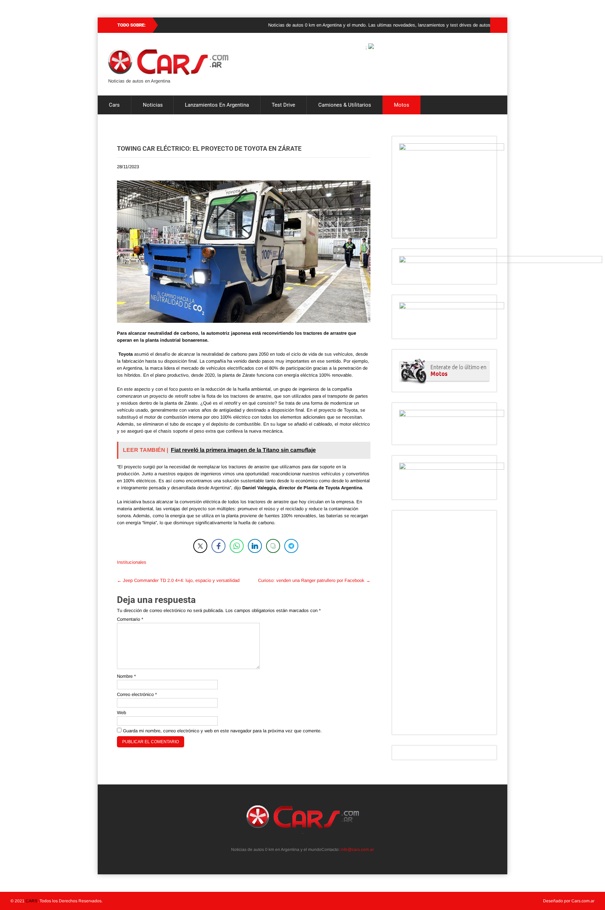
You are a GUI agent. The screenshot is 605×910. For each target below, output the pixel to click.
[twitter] (291, 840)
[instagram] (298, 840)
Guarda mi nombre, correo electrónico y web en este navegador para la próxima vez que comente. (222, 730)
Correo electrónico (137, 694)
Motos (401, 105)
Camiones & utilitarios (344, 105)
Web (121, 712)
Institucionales (131, 562)
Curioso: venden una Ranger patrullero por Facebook (314, 580)
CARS (31, 900)
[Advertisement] (444, 622)
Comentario (130, 619)
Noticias (153, 105)
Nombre (126, 676)
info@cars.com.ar (357, 849)
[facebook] (306, 840)
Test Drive (283, 105)
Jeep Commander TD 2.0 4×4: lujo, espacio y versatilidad (178, 580)
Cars (114, 105)
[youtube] (314, 840)
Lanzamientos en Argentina (217, 105)
